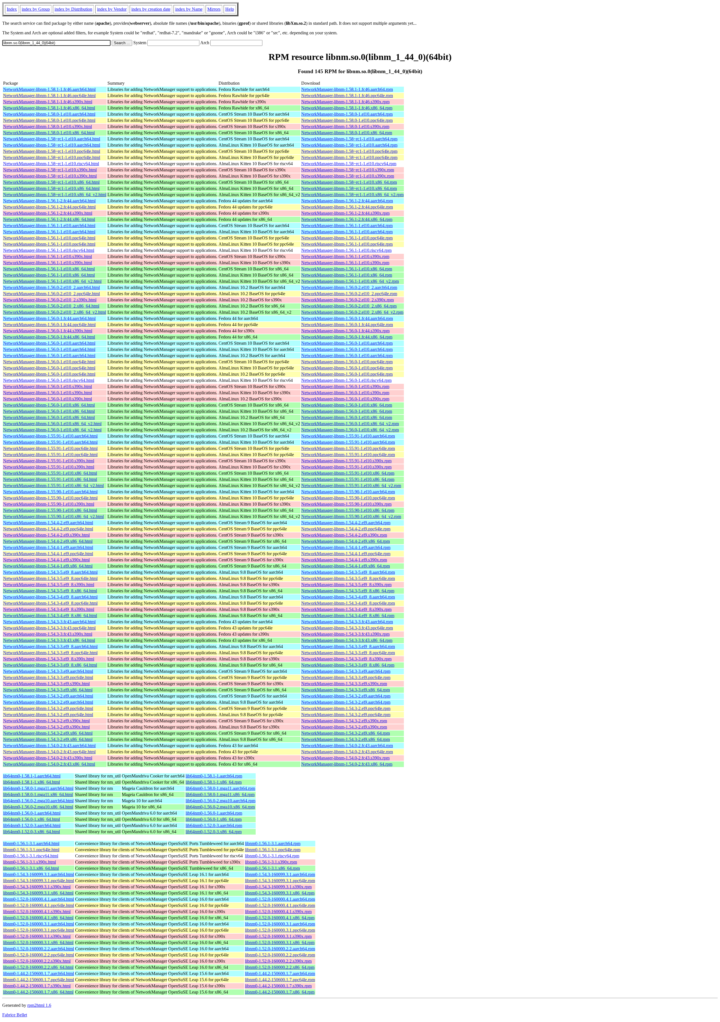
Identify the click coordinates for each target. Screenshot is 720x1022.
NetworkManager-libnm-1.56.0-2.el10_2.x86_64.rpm (349, 306)
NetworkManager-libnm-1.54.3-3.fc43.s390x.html (47, 634)
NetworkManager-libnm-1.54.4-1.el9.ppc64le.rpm (345, 553)
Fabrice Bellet (14, 1014)
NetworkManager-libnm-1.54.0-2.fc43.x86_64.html (49, 764)
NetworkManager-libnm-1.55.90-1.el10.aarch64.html (50, 491)
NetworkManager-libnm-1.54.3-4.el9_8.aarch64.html (50, 597)
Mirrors (213, 9)
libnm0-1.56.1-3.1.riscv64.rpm (272, 855)
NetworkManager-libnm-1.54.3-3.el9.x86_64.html (48, 689)
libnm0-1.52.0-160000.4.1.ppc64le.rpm (280, 905)
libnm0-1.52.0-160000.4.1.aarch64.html (38, 899)
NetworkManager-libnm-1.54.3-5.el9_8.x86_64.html (50, 590)
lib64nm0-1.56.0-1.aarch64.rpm (214, 813)
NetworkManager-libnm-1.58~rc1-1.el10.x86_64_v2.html (54, 194)
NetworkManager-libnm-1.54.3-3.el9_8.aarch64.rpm (348, 646)
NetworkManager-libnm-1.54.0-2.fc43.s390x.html (47, 758)
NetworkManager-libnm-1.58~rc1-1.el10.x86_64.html (51, 182)
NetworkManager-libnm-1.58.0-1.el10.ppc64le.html (49, 120)
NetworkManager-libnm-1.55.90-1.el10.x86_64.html (50, 510)
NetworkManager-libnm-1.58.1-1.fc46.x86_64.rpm (346, 108)
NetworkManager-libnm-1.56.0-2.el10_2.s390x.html (49, 299)
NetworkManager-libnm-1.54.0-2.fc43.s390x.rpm (345, 758)
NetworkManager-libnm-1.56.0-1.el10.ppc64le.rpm (347, 361)
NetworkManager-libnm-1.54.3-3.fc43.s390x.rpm (345, 634)
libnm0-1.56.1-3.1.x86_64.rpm (272, 868)
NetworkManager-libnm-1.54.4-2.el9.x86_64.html (48, 541)
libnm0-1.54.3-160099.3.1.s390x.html (37, 886)
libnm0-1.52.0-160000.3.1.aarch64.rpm (280, 924)
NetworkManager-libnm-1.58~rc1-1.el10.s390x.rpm (347, 169)
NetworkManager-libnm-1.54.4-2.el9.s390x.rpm (344, 535)
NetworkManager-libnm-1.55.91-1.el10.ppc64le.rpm (348, 448)
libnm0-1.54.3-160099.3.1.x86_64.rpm (279, 893)
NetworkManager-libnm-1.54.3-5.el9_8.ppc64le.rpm (348, 578)
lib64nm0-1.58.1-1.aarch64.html (31, 776)
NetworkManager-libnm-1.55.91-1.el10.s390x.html (48, 460)
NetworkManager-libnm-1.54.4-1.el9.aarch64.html (48, 547)
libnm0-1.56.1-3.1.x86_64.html (31, 868)
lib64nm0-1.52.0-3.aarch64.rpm (214, 825)
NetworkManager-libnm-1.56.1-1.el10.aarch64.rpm (347, 225)
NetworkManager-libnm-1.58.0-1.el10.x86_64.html (49, 132)
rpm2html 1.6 (39, 1005)
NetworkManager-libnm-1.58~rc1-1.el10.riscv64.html (51, 163)
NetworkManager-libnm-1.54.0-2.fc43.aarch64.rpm (347, 745)
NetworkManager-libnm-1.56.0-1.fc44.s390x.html (47, 330)
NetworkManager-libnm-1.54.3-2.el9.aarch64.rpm (345, 696)
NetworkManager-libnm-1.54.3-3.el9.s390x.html (46, 683)
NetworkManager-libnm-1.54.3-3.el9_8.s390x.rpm (346, 658)
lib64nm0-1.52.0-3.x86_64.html (31, 831)
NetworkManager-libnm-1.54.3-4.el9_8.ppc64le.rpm (348, 603)
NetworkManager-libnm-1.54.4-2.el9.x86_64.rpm (345, 541)
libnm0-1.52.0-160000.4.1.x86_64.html (38, 917)
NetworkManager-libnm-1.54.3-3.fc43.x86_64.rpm (346, 640)
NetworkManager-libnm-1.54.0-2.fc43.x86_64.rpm (346, 764)
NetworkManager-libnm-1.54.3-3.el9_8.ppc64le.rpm (348, 652)
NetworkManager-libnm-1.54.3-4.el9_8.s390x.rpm (346, 609)
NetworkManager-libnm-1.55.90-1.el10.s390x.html (48, 504)
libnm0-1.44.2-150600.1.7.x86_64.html (38, 992)
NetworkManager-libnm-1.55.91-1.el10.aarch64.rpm (348, 436)
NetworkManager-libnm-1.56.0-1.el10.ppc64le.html (49, 361)
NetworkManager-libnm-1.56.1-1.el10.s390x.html (47, 256)
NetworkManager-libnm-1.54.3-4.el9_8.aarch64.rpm (348, 597)
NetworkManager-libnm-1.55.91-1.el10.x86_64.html (50, 473)
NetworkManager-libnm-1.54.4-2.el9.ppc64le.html (48, 528)
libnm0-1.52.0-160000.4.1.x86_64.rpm (279, 917)
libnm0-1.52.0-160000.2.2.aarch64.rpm (280, 948)
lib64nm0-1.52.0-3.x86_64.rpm (214, 831)
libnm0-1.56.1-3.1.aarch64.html (31, 843)
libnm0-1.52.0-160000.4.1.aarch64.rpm (280, 899)
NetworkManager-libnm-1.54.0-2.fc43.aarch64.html (49, 745)
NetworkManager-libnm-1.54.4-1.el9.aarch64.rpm (345, 547)
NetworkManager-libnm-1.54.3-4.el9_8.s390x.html (48, 609)
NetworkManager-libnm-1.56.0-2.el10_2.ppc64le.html (51, 293)
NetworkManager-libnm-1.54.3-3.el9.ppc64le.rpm (345, 677)
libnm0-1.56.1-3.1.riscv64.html (30, 855)
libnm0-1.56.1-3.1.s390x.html (29, 862)
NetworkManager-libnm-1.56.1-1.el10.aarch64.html (49, 225)
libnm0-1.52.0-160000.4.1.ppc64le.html (38, 905)
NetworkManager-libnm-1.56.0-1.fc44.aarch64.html (49, 318)
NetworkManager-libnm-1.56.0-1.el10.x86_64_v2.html (52, 423)
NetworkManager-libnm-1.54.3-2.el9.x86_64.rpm (345, 733)
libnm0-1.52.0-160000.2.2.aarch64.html (38, 948)
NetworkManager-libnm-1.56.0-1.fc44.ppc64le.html (49, 324)
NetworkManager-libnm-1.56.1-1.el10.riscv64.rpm (346, 250)
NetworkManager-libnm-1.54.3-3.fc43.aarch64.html (49, 621)
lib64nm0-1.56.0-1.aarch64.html (31, 813)
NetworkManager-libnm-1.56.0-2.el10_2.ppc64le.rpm (349, 293)
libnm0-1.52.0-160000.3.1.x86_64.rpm (279, 942)
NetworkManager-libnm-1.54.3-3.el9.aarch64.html (48, 671)
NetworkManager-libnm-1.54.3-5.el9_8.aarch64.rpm (348, 572)
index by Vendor (112, 9)
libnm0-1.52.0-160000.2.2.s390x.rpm (278, 961)
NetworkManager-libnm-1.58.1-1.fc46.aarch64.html (49, 89)
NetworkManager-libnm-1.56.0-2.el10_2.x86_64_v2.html (54, 312)
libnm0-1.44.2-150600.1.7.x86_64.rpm (279, 992)
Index (12, 9)
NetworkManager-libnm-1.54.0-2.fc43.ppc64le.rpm (347, 751)
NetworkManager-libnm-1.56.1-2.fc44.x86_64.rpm (346, 219)
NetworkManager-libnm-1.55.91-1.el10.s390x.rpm (346, 460)
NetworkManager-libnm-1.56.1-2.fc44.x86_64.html (49, 219)
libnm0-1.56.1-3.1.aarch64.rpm (272, 843)
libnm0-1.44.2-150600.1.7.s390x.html (37, 985)
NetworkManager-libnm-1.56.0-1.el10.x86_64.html (49, 405)
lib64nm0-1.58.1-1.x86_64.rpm (214, 782)
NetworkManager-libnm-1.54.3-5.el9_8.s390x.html (48, 584)
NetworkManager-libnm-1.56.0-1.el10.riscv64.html (48, 380)
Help (229, 9)
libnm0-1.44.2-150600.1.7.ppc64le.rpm (280, 979)
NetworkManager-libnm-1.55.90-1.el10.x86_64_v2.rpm (351, 516)
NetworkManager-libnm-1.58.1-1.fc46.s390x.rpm (345, 101)
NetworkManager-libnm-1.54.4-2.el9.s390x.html (46, 535)
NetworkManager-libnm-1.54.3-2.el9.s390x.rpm (344, 720)
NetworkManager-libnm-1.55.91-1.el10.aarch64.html (50, 436)
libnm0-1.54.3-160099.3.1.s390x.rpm (278, 886)
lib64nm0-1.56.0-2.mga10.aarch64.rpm (220, 800)
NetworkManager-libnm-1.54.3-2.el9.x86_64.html (48, 733)
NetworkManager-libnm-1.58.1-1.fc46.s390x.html (47, 101)
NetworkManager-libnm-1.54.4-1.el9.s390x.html (46, 559)
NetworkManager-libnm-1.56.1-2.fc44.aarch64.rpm (347, 200)
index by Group (36, 9)
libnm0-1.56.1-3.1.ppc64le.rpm (272, 849)
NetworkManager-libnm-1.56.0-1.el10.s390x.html (47, 386)
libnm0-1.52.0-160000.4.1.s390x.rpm (278, 911)
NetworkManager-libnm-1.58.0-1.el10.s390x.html (47, 126)
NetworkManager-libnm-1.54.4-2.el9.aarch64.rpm (345, 522)
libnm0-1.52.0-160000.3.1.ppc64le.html (38, 930)
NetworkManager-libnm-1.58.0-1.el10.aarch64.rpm (347, 114)
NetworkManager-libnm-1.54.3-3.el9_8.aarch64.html (50, 646)
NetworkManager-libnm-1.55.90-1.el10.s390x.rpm (346, 504)
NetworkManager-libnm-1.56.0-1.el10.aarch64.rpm (347, 343)
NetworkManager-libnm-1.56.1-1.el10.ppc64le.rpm (347, 238)
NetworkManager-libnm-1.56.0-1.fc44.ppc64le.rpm (347, 324)
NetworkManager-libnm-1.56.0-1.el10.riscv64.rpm (346, 380)
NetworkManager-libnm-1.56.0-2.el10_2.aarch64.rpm (349, 287)
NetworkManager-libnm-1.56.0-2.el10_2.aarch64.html (51, 287)
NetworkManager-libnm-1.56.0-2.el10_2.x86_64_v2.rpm (352, 312)
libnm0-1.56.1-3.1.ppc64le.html (31, 849)
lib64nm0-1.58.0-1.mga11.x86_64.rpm (220, 794)
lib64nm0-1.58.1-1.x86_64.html (31, 782)
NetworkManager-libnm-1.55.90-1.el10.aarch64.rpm (348, 491)
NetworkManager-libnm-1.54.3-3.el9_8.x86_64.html (50, 665)
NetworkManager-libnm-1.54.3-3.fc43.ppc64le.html (49, 628)
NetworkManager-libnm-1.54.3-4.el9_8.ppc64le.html (50, 603)
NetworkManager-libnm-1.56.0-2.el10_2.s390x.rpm (347, 299)
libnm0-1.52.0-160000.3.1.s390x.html (37, 936)
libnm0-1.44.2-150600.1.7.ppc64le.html (38, 979)
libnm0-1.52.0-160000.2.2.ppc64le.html (38, 954)
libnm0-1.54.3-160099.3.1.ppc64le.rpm (280, 880)
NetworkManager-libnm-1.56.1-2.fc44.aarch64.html (49, 200)
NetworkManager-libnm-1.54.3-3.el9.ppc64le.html (48, 677)
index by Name (188, 9)
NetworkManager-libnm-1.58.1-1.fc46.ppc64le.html (49, 95)
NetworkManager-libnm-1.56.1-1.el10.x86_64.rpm (346, 268)
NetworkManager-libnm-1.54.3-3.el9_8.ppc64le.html (50, 652)
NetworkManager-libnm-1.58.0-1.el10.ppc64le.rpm (347, 120)
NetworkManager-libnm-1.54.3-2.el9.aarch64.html (48, 696)
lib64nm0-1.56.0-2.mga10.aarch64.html (38, 800)
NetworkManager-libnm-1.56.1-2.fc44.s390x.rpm (345, 213)
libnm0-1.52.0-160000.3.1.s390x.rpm (278, 936)
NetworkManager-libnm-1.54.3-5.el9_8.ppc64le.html (50, 578)
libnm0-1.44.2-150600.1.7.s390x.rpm (278, 985)
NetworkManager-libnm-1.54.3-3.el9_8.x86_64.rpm (347, 665)
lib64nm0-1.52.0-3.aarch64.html (31, 825)
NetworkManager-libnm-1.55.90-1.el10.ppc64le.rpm (348, 498)
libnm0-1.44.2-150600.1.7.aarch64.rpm (280, 973)
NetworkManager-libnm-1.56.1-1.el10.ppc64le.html (49, 238)
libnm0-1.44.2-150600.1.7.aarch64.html (38, 973)
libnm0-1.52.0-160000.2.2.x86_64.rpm (279, 967)
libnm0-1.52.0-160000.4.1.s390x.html (37, 911)
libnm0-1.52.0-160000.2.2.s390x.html (37, 961)
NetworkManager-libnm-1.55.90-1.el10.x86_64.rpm (347, 510)
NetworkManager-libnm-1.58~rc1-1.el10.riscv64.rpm (348, 163)
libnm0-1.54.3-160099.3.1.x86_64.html (38, 893)
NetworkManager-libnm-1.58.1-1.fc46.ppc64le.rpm (347, 95)
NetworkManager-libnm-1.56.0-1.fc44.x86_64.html (49, 337)
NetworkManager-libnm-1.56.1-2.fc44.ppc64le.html (49, 207)
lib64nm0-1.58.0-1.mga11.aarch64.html (38, 788)
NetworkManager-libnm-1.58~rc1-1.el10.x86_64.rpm (349, 182)
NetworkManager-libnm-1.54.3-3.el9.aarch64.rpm (345, 671)
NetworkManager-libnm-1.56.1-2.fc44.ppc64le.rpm (347, 207)
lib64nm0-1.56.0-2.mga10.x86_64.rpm (220, 806)
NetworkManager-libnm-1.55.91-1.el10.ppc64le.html (50, 448)
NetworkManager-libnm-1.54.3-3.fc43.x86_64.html (49, 640)
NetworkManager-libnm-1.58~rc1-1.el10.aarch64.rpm (349, 138)
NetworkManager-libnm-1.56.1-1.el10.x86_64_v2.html (52, 281)
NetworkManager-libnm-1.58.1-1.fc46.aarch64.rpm (347, 89)
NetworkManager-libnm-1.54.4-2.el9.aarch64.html (48, 522)
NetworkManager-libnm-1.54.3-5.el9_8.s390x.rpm (346, 584)
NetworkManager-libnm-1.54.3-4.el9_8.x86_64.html (50, 615)
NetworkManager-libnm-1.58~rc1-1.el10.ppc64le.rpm (349, 151)
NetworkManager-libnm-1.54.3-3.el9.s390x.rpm (344, 683)
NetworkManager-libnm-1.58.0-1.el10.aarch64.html (49, 114)
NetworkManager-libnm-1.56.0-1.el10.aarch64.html (49, 343)
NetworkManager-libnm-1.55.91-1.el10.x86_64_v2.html (53, 485)
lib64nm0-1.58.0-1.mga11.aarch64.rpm (220, 788)
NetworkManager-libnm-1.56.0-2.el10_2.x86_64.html (51, 306)
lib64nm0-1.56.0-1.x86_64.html (31, 819)
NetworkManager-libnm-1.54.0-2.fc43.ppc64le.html (49, 751)
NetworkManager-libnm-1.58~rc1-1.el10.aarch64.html (51, 138)
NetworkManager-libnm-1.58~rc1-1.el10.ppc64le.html (51, 151)
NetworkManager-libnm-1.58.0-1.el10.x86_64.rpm (346, 132)
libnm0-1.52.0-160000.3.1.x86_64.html (38, 942)
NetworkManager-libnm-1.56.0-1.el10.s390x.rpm (345, 386)
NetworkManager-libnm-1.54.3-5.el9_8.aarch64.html (50, 572)
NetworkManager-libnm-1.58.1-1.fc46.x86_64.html (49, 108)
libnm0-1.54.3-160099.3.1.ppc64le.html (38, 880)
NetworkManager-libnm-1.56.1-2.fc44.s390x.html (47, 213)
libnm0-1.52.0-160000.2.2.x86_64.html (38, 967)
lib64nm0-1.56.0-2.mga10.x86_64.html (38, 806)
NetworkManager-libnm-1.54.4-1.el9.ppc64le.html (48, 553)
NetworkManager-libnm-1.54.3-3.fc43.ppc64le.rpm (347, 628)
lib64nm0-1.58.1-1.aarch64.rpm (214, 776)
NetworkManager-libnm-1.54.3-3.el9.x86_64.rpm (345, 689)
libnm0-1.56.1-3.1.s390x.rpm (271, 862)
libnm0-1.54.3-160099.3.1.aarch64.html (38, 874)
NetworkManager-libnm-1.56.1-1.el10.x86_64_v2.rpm (350, 281)
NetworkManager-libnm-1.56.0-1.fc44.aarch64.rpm (347, 318)
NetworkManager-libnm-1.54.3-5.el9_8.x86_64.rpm (347, 590)
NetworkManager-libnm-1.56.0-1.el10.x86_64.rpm (346, 405)
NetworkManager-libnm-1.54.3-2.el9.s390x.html (46, 720)
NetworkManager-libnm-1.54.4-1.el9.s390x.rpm (344, 559)
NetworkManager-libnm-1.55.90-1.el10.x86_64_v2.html (53, 516)
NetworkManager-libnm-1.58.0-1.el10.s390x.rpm (345, 126)
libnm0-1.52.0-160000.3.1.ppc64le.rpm (280, 930)
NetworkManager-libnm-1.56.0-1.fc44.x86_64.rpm (346, 337)
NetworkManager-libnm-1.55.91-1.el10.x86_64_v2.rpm (351, 485)
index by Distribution (73, 9)
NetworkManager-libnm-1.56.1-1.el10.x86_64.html (49, 268)
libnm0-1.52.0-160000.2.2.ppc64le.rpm (280, 954)
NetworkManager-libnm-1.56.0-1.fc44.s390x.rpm (345, 330)
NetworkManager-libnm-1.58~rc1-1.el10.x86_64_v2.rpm (352, 194)
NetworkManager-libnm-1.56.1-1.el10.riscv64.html (48, 250)
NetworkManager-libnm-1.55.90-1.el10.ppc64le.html (50, 498)
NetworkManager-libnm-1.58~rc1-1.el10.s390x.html (50, 169)
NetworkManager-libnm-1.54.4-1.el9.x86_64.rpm (345, 566)
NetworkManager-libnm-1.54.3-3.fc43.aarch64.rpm (347, 621)
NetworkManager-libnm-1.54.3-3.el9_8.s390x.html (48, 658)
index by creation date (150, 9)
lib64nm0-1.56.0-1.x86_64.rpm (214, 819)
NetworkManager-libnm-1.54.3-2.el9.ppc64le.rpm (345, 708)
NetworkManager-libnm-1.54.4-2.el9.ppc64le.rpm (345, 528)
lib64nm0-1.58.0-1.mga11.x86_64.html (38, 794)
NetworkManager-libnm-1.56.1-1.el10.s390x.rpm (345, 256)
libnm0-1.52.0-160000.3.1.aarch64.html (38, 924)
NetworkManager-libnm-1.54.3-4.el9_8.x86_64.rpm (347, 615)
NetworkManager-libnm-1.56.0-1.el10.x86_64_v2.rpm (350, 423)
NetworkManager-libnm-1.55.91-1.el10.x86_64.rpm (347, 473)
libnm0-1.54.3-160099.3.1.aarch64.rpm (280, 874)
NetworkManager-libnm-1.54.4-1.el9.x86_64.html (48, 566)
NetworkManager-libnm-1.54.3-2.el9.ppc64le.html (48, 708)
